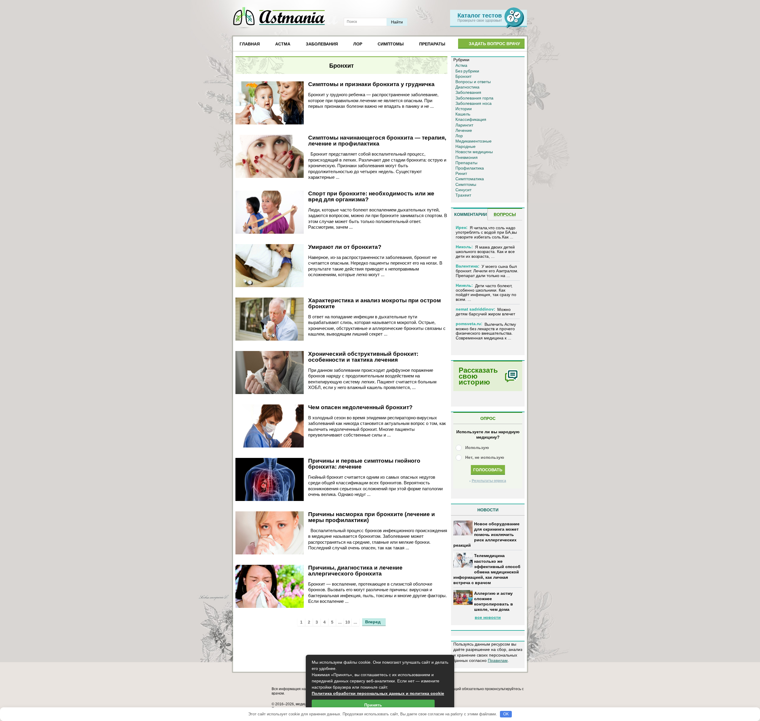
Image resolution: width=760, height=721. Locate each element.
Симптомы (391, 44)
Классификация (470, 119)
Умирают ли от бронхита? (344, 247)
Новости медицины (474, 151)
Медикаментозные (473, 141)
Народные (465, 146)
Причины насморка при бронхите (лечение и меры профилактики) (371, 517)
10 (347, 622)
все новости (488, 617)
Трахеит (463, 195)
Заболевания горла (474, 98)
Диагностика (467, 87)
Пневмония (466, 157)
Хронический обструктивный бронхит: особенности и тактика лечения (363, 357)
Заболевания (322, 44)
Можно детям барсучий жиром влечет (485, 311)
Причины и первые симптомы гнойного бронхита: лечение (364, 464)
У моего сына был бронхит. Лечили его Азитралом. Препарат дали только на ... (487, 271)
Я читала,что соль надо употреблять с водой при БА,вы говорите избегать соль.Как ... (486, 232)
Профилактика (469, 168)
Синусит (463, 189)
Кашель (462, 114)
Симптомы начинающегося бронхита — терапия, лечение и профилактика (377, 141)
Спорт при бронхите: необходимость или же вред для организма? (371, 196)
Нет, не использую (484, 457)
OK (506, 714)
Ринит (461, 173)
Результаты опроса (489, 481)
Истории (463, 108)
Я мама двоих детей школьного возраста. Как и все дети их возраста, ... (485, 252)
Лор (357, 44)
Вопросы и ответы (473, 81)
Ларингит (464, 125)
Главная (250, 44)
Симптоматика (469, 178)
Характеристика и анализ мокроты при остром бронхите (374, 303)
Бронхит (463, 76)
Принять (373, 705)
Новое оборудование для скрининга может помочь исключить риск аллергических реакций (486, 534)
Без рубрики (467, 71)
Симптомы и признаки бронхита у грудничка (371, 84)
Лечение (463, 130)
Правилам (498, 660)
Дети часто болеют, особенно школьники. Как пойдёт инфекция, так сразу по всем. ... (486, 292)
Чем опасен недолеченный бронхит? (360, 407)
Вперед (373, 621)
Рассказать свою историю (478, 376)
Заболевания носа (473, 103)
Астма (282, 44)
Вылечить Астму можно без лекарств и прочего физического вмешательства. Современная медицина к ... (486, 331)
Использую (477, 447)
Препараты (432, 44)
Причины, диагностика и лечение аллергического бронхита (355, 571)
